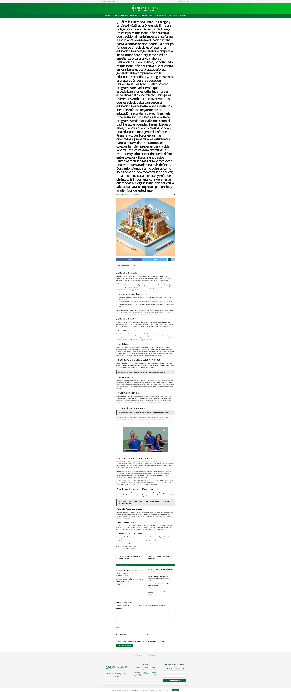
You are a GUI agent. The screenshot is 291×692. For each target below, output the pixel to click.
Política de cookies (166, 690)
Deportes (144, 15)
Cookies (109, 1)
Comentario (119, 608)
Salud (169, 15)
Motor (164, 15)
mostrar (132, 265)
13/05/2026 (150, 594)
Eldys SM (120, 575)
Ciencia (137, 670)
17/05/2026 (126, 575)
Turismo (175, 15)
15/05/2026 (150, 580)
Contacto (104, 1)
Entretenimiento (135, 15)
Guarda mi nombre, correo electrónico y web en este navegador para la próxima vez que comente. (142, 641)
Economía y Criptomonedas (120, 15)
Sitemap (113, 1)
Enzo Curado (121, 194)
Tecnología (183, 15)
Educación (136, 194)
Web (148, 634)
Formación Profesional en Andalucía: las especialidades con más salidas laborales (158, 577)
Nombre (119, 627)
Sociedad (153, 670)
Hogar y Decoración (155, 15)
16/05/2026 (150, 573)
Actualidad (106, 15)
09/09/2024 (129, 194)
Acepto (175, 690)
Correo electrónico (121, 634)
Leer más (120, 584)
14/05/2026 (150, 587)
